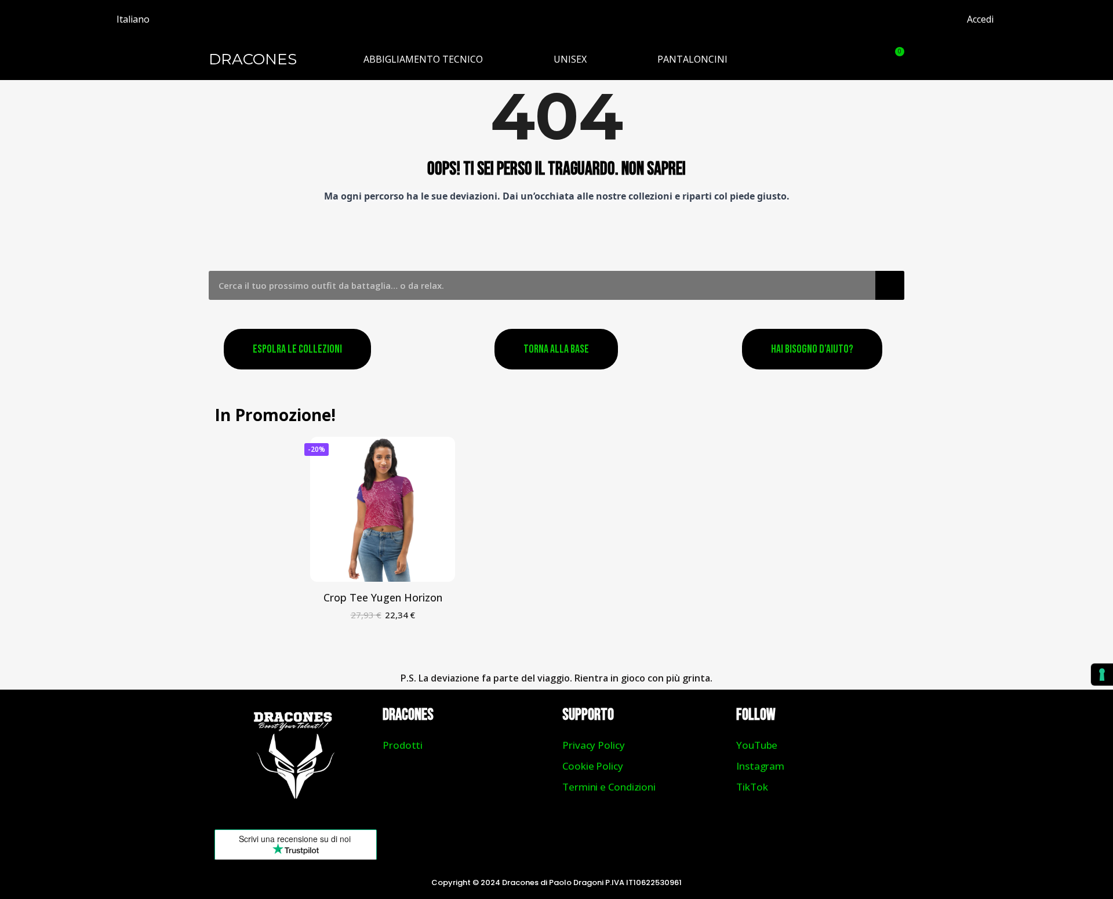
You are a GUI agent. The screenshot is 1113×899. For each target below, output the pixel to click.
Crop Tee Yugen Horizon (382, 597)
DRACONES (253, 59)
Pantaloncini (692, 59)
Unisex (570, 59)
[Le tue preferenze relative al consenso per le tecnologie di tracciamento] (1102, 675)
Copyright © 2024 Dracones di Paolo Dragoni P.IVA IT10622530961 (556, 882)
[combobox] (534, 285)
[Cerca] (889, 285)
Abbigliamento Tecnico (423, 59)
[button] (865, 59)
